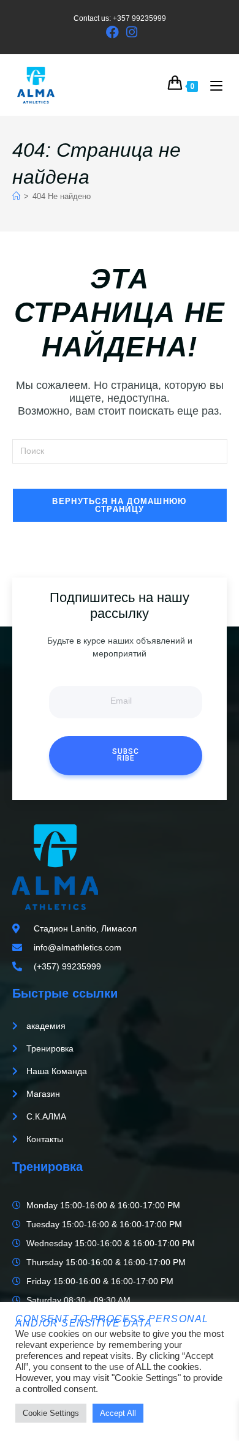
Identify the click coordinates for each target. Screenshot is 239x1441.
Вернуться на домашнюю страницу (119, 505)
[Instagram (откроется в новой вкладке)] (130, 32)
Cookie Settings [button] (51, 1413)
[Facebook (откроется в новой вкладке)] (112, 32)
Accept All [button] (118, 1413)
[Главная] (16, 196)
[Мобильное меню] (211, 85)
